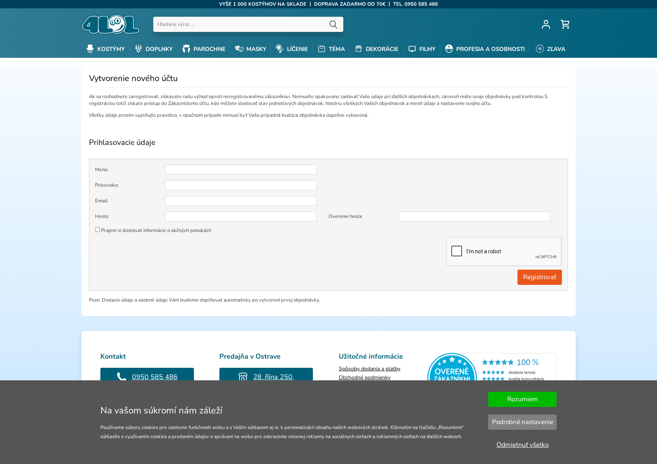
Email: (102, 200)
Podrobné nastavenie (522, 422)
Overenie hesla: (345, 216)
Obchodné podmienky (364, 377)
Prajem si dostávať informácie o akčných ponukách (156, 230)
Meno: (101, 169)
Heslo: (102, 216)
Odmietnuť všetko (523, 444)
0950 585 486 (155, 376)
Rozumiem (522, 399)
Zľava (555, 49)
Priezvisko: (107, 185)
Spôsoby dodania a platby (369, 368)
